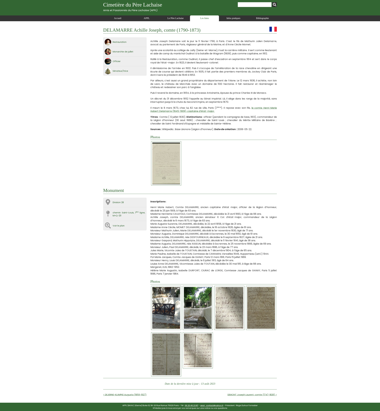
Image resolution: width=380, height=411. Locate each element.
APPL (147, 18)
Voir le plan (119, 225)
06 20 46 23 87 (191, 405)
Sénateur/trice (120, 70)
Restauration (119, 42)
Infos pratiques (233, 18)
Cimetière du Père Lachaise (132, 7)
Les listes (204, 18)
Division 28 (118, 202)
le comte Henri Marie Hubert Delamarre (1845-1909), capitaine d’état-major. (213, 109)
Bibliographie (262, 18)
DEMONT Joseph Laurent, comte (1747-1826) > (252, 394)
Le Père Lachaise (175, 18)
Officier (117, 61)
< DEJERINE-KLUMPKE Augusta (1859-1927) (125, 394)
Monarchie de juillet (123, 51)
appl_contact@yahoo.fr (211, 405)
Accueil (117, 18)
